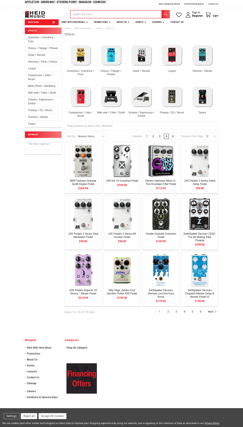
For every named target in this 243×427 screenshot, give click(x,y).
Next (211, 311)
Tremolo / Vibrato (38, 117)
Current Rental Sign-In (194, 4)
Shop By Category (77, 347)
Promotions (101, 22)
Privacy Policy (212, 423)
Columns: (137, 136)
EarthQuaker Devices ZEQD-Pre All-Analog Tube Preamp (199, 237)
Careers (31, 391)
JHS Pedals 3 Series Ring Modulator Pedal (83, 235)
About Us (122, 22)
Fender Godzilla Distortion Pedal (161, 235)
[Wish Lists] (179, 15)
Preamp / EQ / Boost (40, 110)
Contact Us (213, 4)
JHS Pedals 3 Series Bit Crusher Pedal (122, 235)
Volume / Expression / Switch (41, 101)
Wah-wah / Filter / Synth (42, 92)
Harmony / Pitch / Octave (42, 61)
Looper (32, 68)
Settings (11, 416)
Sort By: (71, 136)
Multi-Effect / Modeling (41, 86)
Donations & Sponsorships (42, 397)
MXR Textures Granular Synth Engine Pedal (83, 182)
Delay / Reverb (36, 54)
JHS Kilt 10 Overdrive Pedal (122, 180)
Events (139, 22)
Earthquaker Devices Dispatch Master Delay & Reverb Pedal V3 (199, 293)
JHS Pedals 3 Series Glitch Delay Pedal (199, 182)
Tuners (32, 123)
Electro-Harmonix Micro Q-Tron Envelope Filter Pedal (160, 182)
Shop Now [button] (33, 22)
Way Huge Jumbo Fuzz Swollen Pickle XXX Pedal (122, 292)
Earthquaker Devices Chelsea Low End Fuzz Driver (161, 293)
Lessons (157, 22)
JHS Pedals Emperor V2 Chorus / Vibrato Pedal (83, 292)
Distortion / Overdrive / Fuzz (41, 39)
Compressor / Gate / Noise (40, 77)
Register (197, 15)
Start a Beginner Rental (169, 4)
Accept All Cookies (52, 416)
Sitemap (31, 383)
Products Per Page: (192, 136)
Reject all (29, 416)
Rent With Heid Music (73, 22)
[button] (80, 59)
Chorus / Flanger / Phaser (43, 48)
